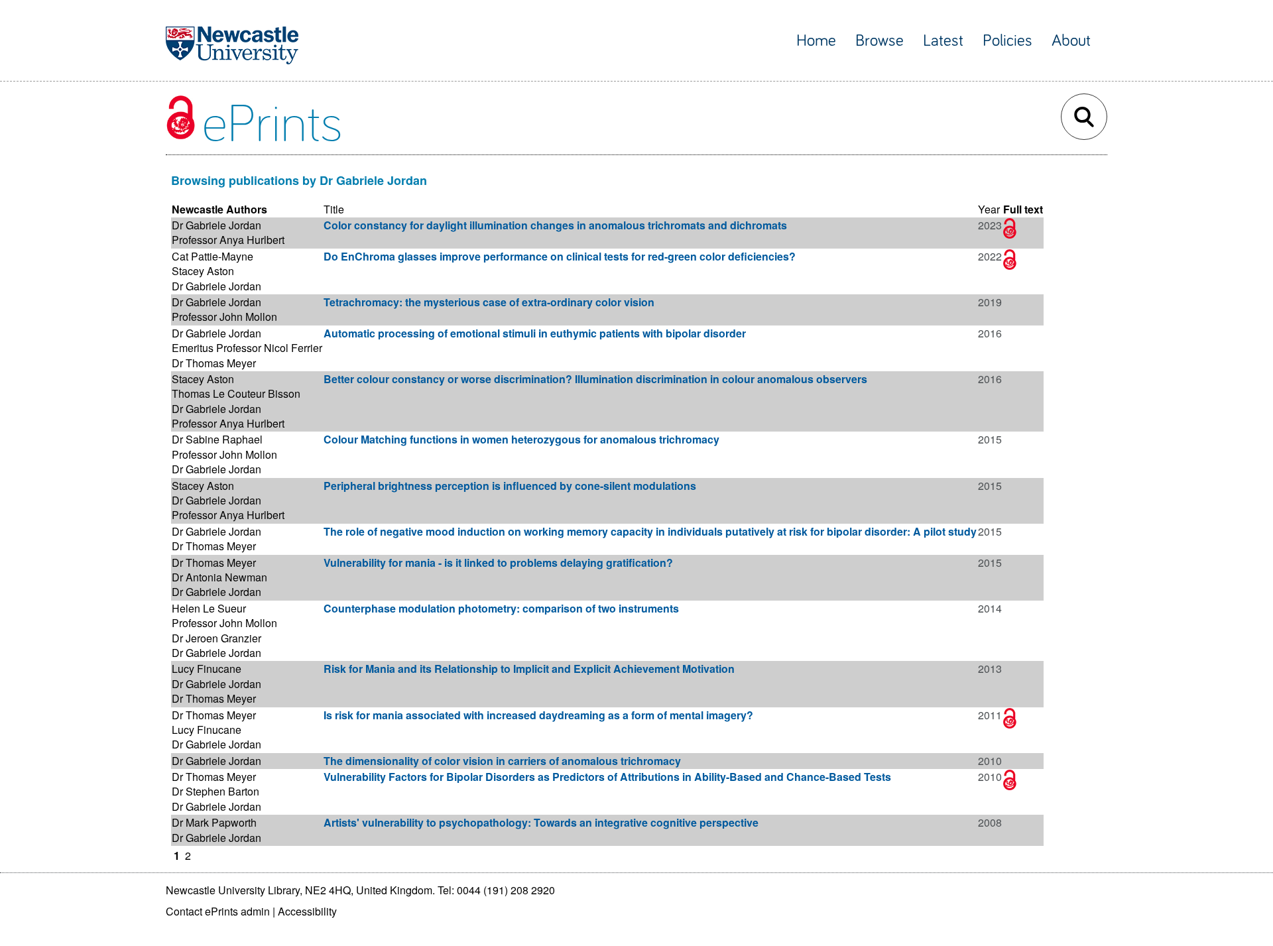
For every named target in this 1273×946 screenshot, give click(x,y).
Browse (879, 40)
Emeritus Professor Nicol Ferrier (247, 347)
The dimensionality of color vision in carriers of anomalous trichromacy (502, 760)
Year (989, 209)
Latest (943, 40)
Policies (1007, 40)
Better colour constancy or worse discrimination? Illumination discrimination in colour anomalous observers (595, 378)
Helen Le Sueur (209, 608)
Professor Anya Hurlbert (228, 239)
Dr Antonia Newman (219, 577)
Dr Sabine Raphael (217, 439)
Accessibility (307, 911)
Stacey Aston (203, 270)
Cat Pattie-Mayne (212, 256)
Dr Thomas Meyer (214, 363)
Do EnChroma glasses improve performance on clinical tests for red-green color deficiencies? (560, 256)
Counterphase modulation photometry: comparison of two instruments (501, 608)
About (1071, 40)
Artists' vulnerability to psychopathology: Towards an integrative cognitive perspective (541, 822)
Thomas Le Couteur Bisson (236, 393)
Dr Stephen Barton (215, 791)
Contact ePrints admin (218, 911)
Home (816, 40)
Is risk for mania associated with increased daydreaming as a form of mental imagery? (538, 715)
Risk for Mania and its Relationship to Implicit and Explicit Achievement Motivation (529, 668)
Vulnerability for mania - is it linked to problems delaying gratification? (498, 562)
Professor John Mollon (224, 316)
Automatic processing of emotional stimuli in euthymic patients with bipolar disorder (535, 333)
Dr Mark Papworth (214, 822)
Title (334, 209)
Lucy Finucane (206, 668)
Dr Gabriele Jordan (216, 225)
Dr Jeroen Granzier (216, 638)
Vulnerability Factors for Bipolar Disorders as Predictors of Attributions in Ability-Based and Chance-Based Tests (607, 776)
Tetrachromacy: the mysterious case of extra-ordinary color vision (489, 302)
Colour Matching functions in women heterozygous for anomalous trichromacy (521, 439)
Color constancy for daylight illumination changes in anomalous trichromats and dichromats (555, 225)
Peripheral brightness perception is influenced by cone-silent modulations (510, 485)
